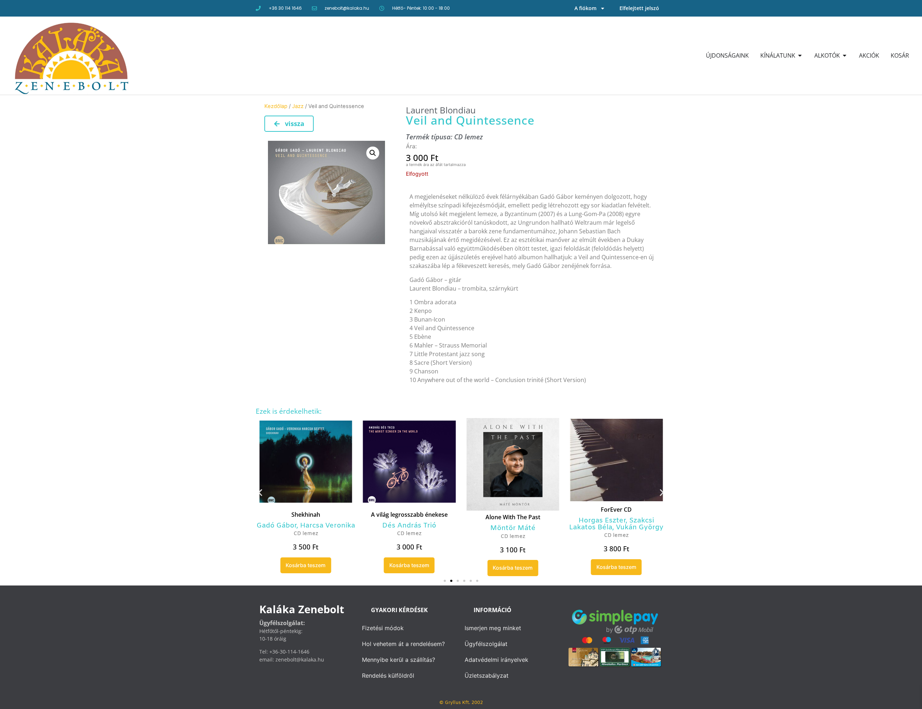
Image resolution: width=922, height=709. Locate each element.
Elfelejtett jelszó (639, 8)
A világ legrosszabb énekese (409, 515)
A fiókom (585, 8)
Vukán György (639, 527)
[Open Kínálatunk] (800, 55)
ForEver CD (616, 509)
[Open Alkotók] (844, 55)
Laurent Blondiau (441, 110)
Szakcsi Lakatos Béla (611, 524)
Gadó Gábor (276, 525)
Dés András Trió (409, 525)
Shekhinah (305, 515)
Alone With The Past (512, 517)
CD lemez (468, 137)
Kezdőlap (275, 106)
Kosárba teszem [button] (306, 565)
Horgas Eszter (602, 520)
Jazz (298, 106)
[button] (372, 153)
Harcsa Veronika (327, 525)
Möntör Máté (513, 528)
